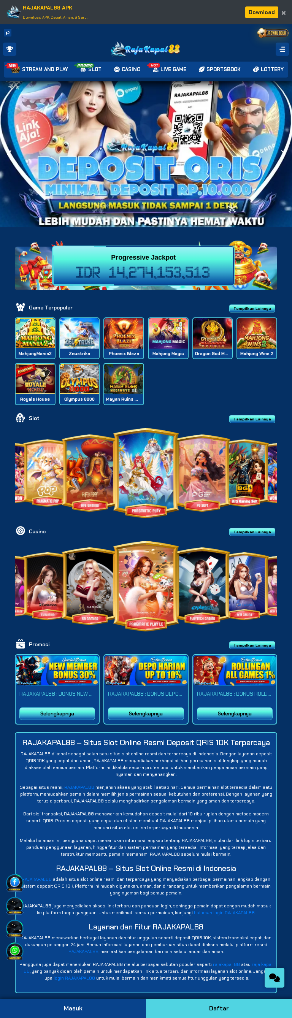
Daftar (219, 1008)
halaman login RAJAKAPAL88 (224, 913)
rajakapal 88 (226, 964)
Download (262, 12)
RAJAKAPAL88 (79, 787)
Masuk (73, 1008)
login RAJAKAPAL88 (74, 978)
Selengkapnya (57, 713)
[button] (283, 154)
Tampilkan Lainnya (252, 308)
